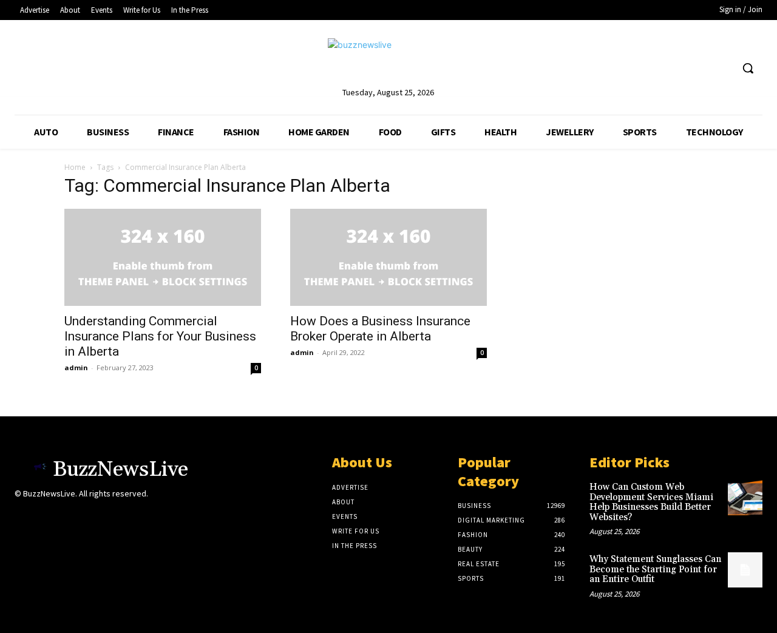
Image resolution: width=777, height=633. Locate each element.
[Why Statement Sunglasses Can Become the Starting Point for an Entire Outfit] (745, 569)
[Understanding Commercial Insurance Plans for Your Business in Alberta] (162, 257)
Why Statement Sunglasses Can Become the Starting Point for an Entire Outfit (655, 569)
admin (76, 367)
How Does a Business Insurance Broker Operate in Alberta (380, 329)
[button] (747, 68)
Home (75, 167)
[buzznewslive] (388, 61)
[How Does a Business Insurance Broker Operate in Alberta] (388, 257)
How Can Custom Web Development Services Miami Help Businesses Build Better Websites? (651, 502)
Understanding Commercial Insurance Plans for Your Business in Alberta (160, 336)
